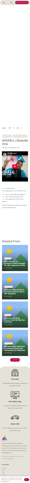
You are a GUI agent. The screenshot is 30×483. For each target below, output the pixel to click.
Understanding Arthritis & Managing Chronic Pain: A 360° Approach (14, 292)
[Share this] (10, 128)
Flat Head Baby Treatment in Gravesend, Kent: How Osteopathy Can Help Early (14, 348)
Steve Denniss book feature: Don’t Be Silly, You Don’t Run (14, 320)
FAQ (3, 472)
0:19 (3, 194)
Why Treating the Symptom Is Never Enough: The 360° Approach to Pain (14, 263)
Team (3, 470)
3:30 (3, 199)
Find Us (4, 474)
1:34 (3, 197)
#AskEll (4, 188)
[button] (11, 3)
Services (4, 468)
